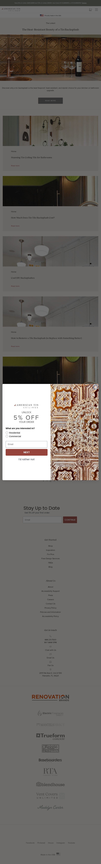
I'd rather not (26, 459)
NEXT (27, 452)
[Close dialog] (95, 387)
